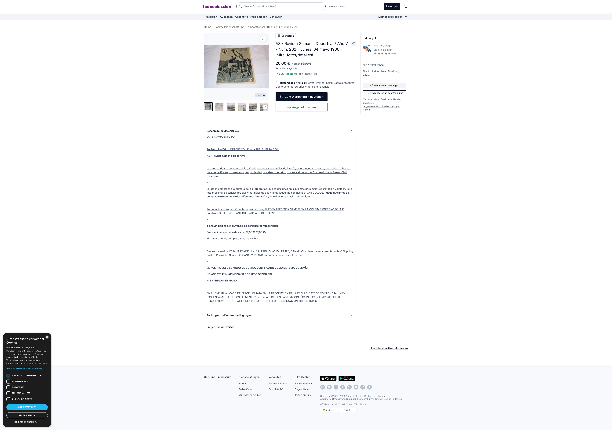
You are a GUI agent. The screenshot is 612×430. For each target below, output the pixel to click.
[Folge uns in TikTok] (362, 387)
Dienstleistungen (249, 377)
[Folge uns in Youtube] (356, 387)
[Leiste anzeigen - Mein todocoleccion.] (406, 17)
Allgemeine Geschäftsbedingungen (338, 399)
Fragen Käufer (302, 389)
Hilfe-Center (302, 377)
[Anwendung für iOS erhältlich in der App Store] (328, 378)
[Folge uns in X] (342, 387)
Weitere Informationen (36, 363)
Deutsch (330, 410)
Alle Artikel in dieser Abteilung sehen (381, 73)
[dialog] (27, 380)
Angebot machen (304, 107)
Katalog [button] (210, 16)
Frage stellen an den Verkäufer (386, 93)
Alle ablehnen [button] (27, 415)
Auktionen (226, 16)
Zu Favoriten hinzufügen (386, 85)
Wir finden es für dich (250, 395)
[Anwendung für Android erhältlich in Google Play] (347, 378)
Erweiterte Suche (337, 6)
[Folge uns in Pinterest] (349, 387)
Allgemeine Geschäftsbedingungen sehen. (381, 108)
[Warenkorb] (406, 6)
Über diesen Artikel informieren (389, 348)
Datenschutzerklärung (370, 399)
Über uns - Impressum (217, 377)
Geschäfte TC (276, 389)
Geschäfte (241, 16)
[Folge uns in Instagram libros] (329, 387)
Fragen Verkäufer (304, 383)
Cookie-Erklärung (393, 399)
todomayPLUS (371, 38)
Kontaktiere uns (303, 395)
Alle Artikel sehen (373, 65)
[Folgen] (263, 39)
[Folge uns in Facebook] (336, 387)
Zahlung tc (244, 383)
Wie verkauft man (278, 383)
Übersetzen (287, 35)
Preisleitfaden (258, 16)
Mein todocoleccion (390, 16)
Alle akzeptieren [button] (27, 407)
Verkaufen (276, 16)
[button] (280, 131)
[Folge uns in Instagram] (322, 387)
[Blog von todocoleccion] (369, 387)
